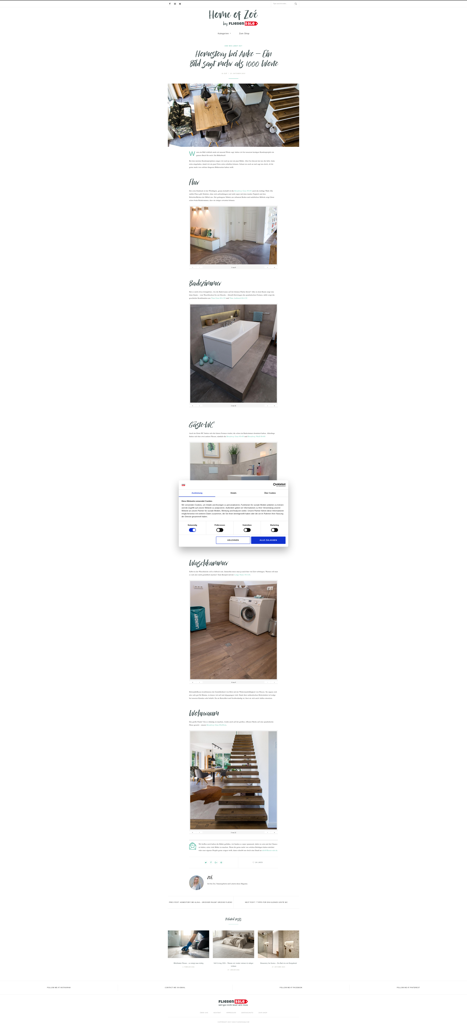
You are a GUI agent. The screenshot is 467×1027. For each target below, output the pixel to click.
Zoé (224, 73)
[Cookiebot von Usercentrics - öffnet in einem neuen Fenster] (275, 485)
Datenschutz (247, 1012)
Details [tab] (233, 493)
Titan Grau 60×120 (218, 298)
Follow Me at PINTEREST (408, 987)
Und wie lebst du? (233, 46)
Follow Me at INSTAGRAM (59, 987)
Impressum (231, 1012)
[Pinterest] (180, 4)
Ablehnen (233, 540)
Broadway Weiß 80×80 (256, 436)
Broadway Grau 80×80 (243, 191)
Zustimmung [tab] (197, 493)
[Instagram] (175, 4)
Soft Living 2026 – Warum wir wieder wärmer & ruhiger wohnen (233, 964)
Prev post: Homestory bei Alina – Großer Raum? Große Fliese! (200, 902)
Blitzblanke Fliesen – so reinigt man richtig (188, 963)
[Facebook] (170, 4)
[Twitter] (206, 862)
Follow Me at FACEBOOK (291, 987)
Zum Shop (244, 33)
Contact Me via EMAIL (175, 987)
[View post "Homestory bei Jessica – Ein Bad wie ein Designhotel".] (278, 944)
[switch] (219, 530)
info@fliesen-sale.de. (270, 850)
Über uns (204, 1012)
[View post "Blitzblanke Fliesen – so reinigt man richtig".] (188, 944)
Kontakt (217, 1012)
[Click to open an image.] (233, 115)
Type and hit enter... (280, 4)
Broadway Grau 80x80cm (216, 725)
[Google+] (216, 862)
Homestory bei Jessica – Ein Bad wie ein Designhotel (278, 963)
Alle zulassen (268, 540)
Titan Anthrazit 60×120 (238, 298)
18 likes (259, 862)
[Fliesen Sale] (233, 18)
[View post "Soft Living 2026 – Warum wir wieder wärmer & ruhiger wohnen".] (233, 944)
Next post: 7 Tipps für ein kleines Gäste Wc (266, 902)
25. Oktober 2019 (237, 73)
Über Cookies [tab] (270, 493)
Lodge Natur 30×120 (242, 574)
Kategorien (223, 33)
